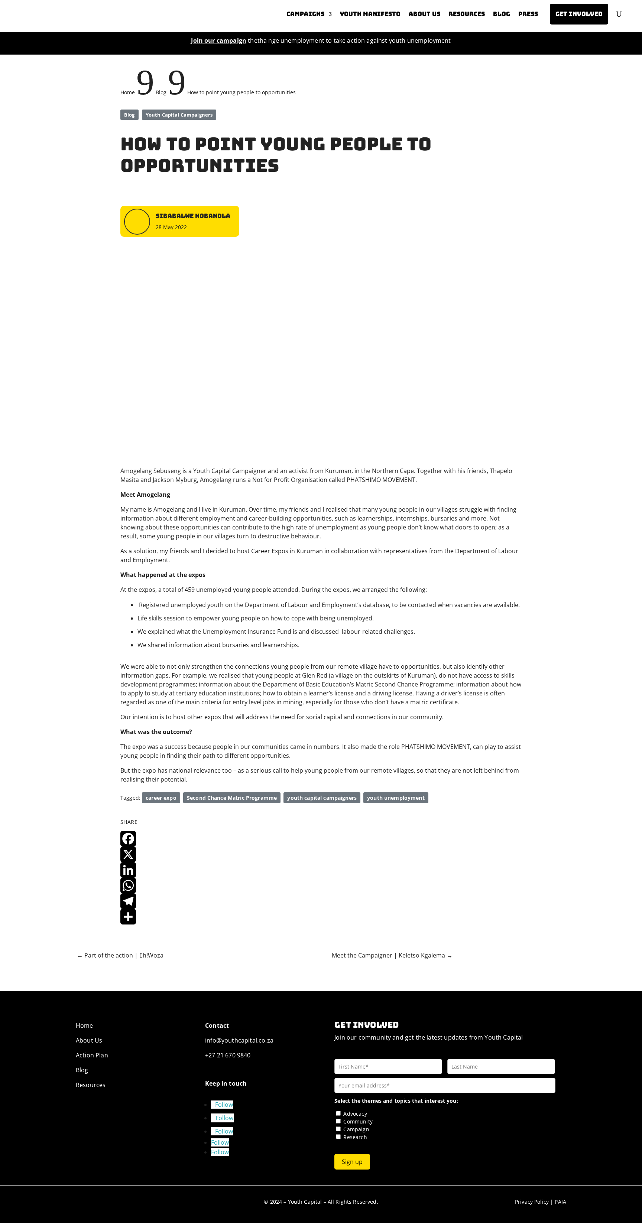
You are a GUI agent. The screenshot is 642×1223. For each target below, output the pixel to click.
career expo (161, 797)
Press (528, 14)
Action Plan (92, 1055)
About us (424, 14)
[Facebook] (321, 839)
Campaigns (305, 14)
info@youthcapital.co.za (239, 1040)
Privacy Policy (532, 1201)
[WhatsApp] (321, 885)
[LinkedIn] (321, 870)
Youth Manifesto (370, 14)
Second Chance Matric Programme (232, 797)
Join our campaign (218, 40)
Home (84, 1025)
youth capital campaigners (322, 797)
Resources (466, 14)
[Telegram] (321, 901)
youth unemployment (396, 797)
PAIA (560, 1201)
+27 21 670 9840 (227, 1055)
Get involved (579, 14)
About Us (89, 1040)
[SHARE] (321, 916)
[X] (321, 854)
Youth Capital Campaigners (179, 114)
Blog (501, 14)
